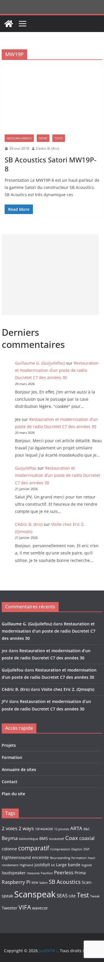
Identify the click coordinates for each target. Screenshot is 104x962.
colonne (9, 849)
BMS (43, 838)
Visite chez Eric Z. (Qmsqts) (67, 689)
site (72, 896)
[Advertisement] (50, 274)
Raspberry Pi (16, 882)
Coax (71, 838)
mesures (33, 873)
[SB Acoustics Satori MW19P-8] (52, 98)
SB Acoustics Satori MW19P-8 (50, 164)
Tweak (95, 896)
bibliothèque (28, 839)
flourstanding (60, 858)
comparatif (33, 848)
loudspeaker (14, 872)
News (43, 138)
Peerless (63, 872)
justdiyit (42, 864)
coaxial (86, 838)
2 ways (26, 828)
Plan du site (13, 793)
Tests (59, 138)
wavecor (40, 908)
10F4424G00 (44, 829)
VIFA (24, 907)
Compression (60, 849)
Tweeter (9, 908)
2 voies (9, 828)
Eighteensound (16, 857)
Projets (9, 745)
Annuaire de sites (19, 769)
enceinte (40, 857)
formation (79, 858)
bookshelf (56, 839)
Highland (26, 865)
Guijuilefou (25, 468)
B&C (86, 829)
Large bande (68, 864)
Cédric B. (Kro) (47, 148)
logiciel (86, 865)
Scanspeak (34, 894)
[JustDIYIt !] (9, 24)
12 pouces (61, 829)
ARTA (76, 828)
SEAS (62, 895)
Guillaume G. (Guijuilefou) (40, 363)
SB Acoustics (65, 882)
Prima (80, 872)
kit (53, 865)
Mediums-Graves (19, 138)
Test (83, 894)
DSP (86, 849)
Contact (9, 781)
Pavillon (47, 873)
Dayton (76, 849)
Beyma (10, 838)
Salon (43, 883)
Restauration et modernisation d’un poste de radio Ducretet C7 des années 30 (57, 370)
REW (34, 883)
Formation (12, 757)
